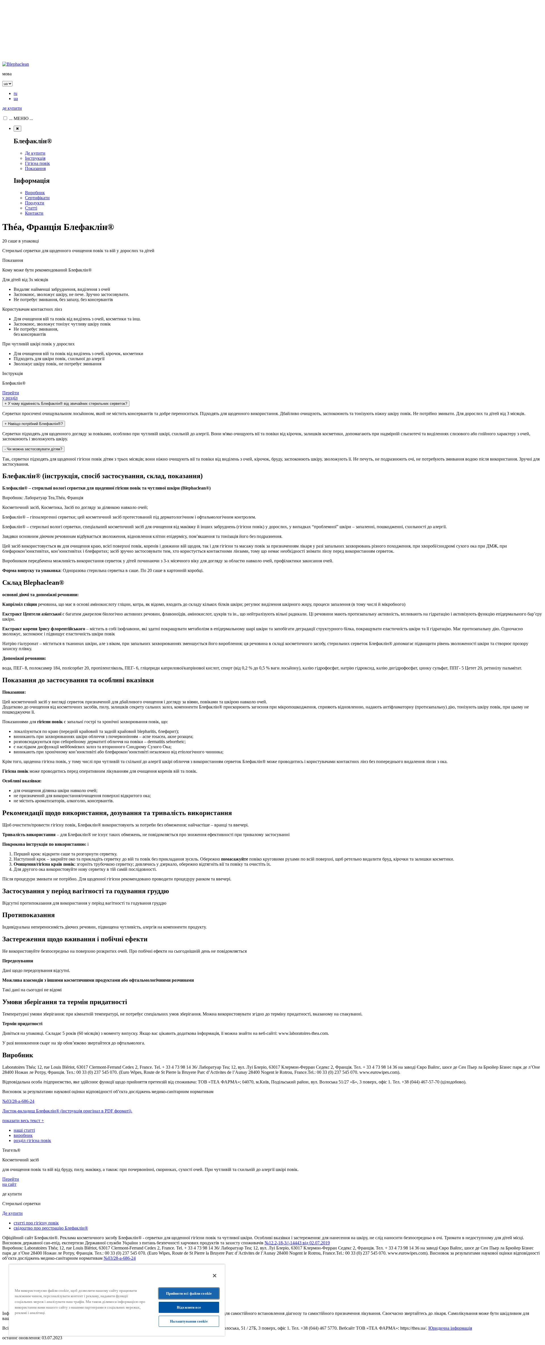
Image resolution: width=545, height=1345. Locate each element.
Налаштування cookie (188, 1321)
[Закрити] (214, 1275)
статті (36, 1222)
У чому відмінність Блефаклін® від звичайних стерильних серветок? (66, 403)
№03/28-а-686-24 (18, 1101)
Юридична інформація (450, 1328)
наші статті (24, 1130)
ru (15, 93)
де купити (12, 108)
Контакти (34, 213)
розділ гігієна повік (32, 1140)
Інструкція (35, 158)
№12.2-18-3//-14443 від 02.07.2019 (297, 1242)
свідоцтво (51, 1228)
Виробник (35, 192)
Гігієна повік (37, 163)
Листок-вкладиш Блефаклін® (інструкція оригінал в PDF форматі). (67, 1110)
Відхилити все (189, 1307)
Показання (35, 168)
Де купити (35, 153)
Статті (31, 208)
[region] (117, 1300)
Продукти (34, 202)
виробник (23, 1135)
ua (16, 98)
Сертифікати (37, 197)
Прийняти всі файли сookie (189, 1293)
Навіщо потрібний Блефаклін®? (34, 424)
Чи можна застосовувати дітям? (33, 449)
